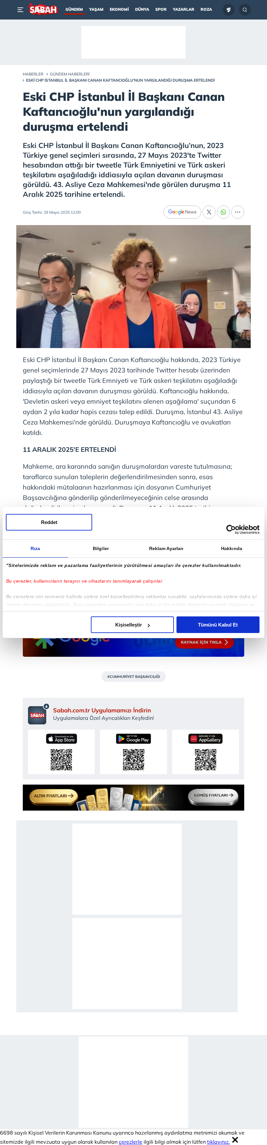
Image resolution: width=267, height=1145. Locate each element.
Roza (206, 9)
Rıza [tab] (35, 548)
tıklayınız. (218, 1141)
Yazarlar (183, 9)
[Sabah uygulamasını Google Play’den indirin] (133, 752)
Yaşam (96, 9)
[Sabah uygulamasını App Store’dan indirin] (61, 752)
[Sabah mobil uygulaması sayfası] (39, 713)
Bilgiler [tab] (101, 548)
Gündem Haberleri (70, 74)
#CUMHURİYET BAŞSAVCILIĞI (133, 676)
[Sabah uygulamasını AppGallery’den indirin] (205, 752)
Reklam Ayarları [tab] (166, 548)
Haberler (33, 74)
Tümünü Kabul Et (218, 624)
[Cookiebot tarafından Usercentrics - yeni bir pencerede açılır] (231, 529)
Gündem (74, 9)
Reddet (49, 522)
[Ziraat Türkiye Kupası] (228, 10)
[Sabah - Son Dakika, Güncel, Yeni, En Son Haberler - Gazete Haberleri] (43, 9)
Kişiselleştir (128, 624)
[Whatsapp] (223, 212)
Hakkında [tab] (231, 548)
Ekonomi (119, 9)
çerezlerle (130, 1141)
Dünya (142, 9)
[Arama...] (245, 10)
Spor (161, 9)
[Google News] (182, 212)
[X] (209, 212)
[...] (237, 212)
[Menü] (21, 10)
